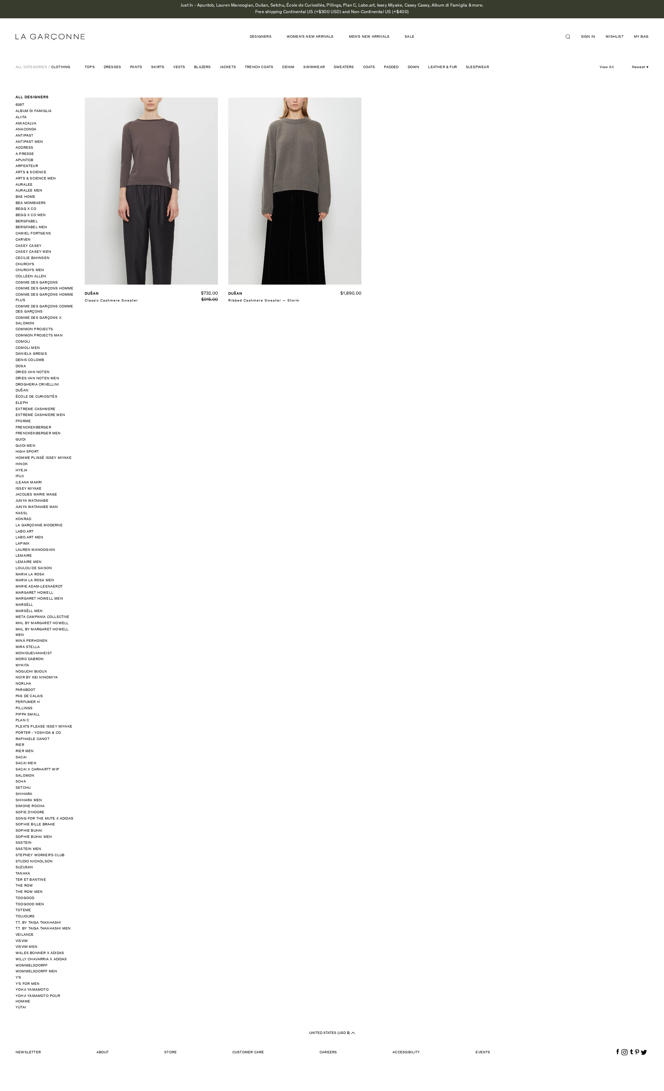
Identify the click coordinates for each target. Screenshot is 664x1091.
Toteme (23, 910)
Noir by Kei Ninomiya (37, 677)
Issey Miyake (29, 489)
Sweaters (344, 67)
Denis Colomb (30, 360)
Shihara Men (29, 800)
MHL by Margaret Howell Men (42, 632)
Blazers (202, 67)
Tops (90, 67)
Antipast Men (29, 142)
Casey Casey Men (33, 252)
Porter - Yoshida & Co (38, 733)
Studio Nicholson (34, 861)
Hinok (22, 464)
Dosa (21, 366)
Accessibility (406, 1052)
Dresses (112, 67)
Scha (21, 782)
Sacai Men (26, 763)
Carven (23, 240)
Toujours (25, 916)
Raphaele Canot (32, 739)
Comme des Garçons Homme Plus (45, 297)
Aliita (21, 117)
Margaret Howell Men (39, 599)
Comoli (23, 342)
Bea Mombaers (31, 203)
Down (413, 67)
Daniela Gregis (31, 354)
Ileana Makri (29, 482)
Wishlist (615, 37)
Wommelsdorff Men (36, 971)
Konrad (23, 519)
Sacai (21, 757)
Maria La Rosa (30, 574)
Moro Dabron (30, 659)
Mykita (22, 665)
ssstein (23, 843)
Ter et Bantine (31, 880)
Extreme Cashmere (35, 409)
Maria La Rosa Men (35, 580)
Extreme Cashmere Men (40, 415)
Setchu (23, 788)
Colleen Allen (31, 276)
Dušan (22, 390)
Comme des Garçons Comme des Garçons (44, 309)
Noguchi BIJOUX (31, 672)
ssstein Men (28, 849)
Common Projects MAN (39, 336)
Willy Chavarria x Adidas (41, 959)
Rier (20, 745)
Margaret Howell (34, 593)
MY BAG (641, 37)
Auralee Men (29, 191)
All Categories (31, 67)
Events (483, 1052)
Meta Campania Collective (43, 617)
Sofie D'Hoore (30, 812)
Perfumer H (28, 702)
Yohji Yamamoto (32, 990)
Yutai (21, 1007)
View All (607, 67)
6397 (20, 105)
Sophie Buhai (29, 831)
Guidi (21, 440)
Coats (369, 67)
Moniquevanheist (34, 653)
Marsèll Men (29, 611)
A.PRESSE (25, 154)
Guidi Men (25, 446)
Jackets (228, 67)
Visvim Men (26, 947)
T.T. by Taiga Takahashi (38, 923)
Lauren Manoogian (35, 550)
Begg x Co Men (31, 215)
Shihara (24, 794)
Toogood (25, 898)
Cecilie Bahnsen (32, 258)
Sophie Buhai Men (34, 837)
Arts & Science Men (36, 179)
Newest (638, 67)
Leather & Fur (442, 67)
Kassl (22, 513)
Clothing (61, 67)
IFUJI (20, 476)
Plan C (22, 720)
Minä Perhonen (32, 641)
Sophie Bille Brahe (35, 824)
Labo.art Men (29, 537)
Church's (25, 264)
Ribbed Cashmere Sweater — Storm (263, 301)
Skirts (157, 67)
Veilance (25, 935)
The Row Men (29, 892)
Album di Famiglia (34, 111)
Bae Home (26, 197)
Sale (409, 37)
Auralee (24, 185)
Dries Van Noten (32, 372)
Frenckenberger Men (38, 433)
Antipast (25, 136)
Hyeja (21, 470)
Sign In (588, 37)
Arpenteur (27, 166)
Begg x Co (26, 209)
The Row (24, 886)
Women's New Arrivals (310, 37)
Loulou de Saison (34, 568)
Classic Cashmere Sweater (111, 301)
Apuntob (24, 160)
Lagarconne (50, 37)
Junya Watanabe (32, 501)
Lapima (22, 544)
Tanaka (23, 874)
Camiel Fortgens (33, 233)
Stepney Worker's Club (40, 855)
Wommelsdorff (31, 966)
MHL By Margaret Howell (42, 623)
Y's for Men (27, 984)
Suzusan (24, 867)
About (102, 1052)
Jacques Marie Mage (36, 495)
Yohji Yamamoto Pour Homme (38, 999)
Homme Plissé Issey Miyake (44, 458)
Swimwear (314, 67)
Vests (179, 67)
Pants (136, 67)
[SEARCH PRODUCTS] (570, 36)
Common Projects (34, 329)
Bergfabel (27, 221)
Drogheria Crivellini (37, 385)
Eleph (22, 403)
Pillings (24, 708)
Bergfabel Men (31, 227)
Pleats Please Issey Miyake (44, 727)
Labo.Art (25, 532)
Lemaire (24, 556)
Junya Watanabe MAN (37, 507)
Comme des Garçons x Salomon (39, 320)
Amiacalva (26, 124)
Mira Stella (28, 647)
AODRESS (24, 148)
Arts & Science (31, 172)
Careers (328, 1052)
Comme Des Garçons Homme (45, 288)
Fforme (23, 421)
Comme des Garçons (37, 283)
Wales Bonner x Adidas (40, 953)
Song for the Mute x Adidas (44, 819)
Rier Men (25, 751)
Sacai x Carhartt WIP (37, 769)
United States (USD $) (330, 1033)
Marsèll (24, 605)
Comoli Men (28, 348)
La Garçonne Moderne (39, 525)
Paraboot (26, 690)
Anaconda (26, 129)
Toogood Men (30, 904)
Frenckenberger (33, 427)
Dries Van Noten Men (37, 378)
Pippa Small (28, 714)
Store (170, 1052)
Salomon (25, 776)
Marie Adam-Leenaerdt (39, 587)
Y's (18, 978)
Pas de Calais (29, 696)
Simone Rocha (30, 806)
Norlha (23, 684)
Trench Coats (259, 67)
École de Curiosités (36, 397)
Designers (260, 37)
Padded (391, 67)
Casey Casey (29, 246)
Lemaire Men (29, 562)
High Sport (27, 452)
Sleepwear (477, 67)
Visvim (22, 941)
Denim (288, 67)
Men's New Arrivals (369, 37)
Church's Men (30, 270)
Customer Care (248, 1052)
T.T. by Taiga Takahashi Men (43, 929)
